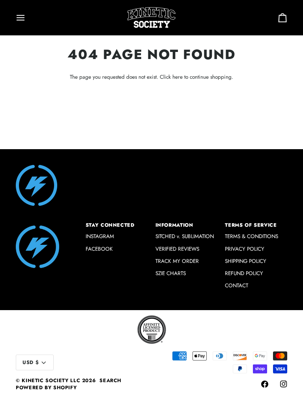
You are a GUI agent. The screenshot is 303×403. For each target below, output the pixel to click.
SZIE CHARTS (170, 273)
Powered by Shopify (46, 387)
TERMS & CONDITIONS (251, 236)
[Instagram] (283, 384)
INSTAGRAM (100, 236)
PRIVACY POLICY (244, 249)
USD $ (30, 362)
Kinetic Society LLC (51, 380)
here (177, 77)
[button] (47, 224)
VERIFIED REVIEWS (177, 249)
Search (110, 380)
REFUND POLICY (244, 273)
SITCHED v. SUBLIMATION (184, 236)
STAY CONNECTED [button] (110, 225)
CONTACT (236, 285)
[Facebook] (264, 384)
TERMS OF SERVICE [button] (251, 225)
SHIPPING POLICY (245, 261)
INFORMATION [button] (174, 225)
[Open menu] (27, 17)
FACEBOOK (99, 249)
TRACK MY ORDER (177, 261)
